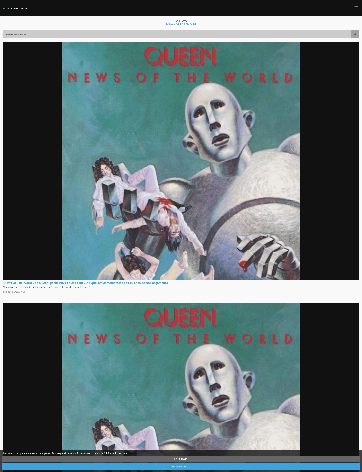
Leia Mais (181, 459)
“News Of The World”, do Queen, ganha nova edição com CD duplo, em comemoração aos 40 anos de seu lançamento (85, 283)
